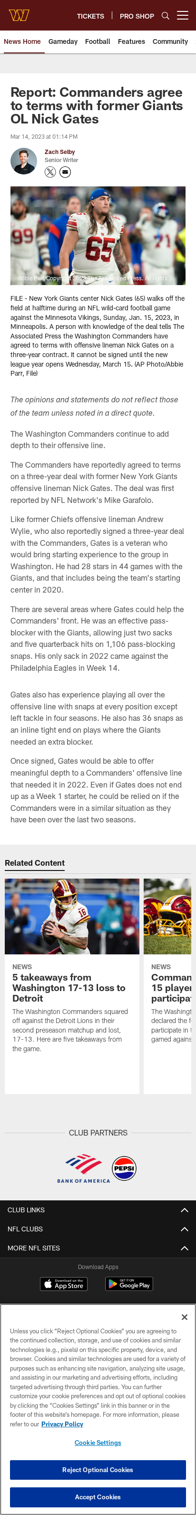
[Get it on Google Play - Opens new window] (129, 1288)
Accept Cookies (98, 1497)
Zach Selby (60, 151)
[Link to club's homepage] (19, 11)
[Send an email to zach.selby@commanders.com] (65, 172)
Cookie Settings (98, 1442)
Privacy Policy (62, 1424)
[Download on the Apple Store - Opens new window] (64, 1285)
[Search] (165, 15)
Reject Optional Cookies (97, 1470)
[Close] (184, 1317)
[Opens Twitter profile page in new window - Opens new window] (50, 172)
